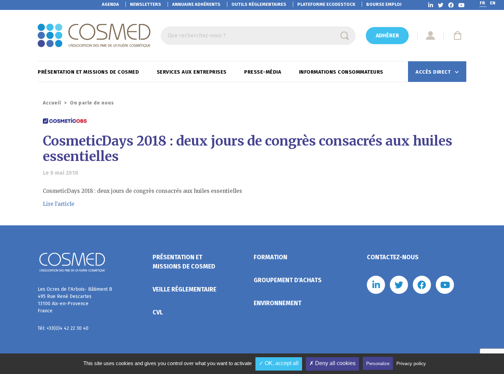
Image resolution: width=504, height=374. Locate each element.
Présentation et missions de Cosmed (89, 72)
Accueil (52, 103)
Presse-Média (263, 72)
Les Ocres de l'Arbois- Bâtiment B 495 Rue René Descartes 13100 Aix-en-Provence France (75, 300)
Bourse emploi (383, 4)
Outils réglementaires (258, 4)
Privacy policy (411, 363)
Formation (270, 257)
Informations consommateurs (342, 72)
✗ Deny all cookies (332, 363)
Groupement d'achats (288, 280)
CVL (158, 312)
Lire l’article (58, 204)
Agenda (110, 4)
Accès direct (434, 72)
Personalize (377, 363)
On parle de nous (92, 103)
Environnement (277, 303)
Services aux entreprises (192, 72)
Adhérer (387, 35)
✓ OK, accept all (279, 363)
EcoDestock (326, 4)
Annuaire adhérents (196, 4)
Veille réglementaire (184, 289)
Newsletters (145, 4)
